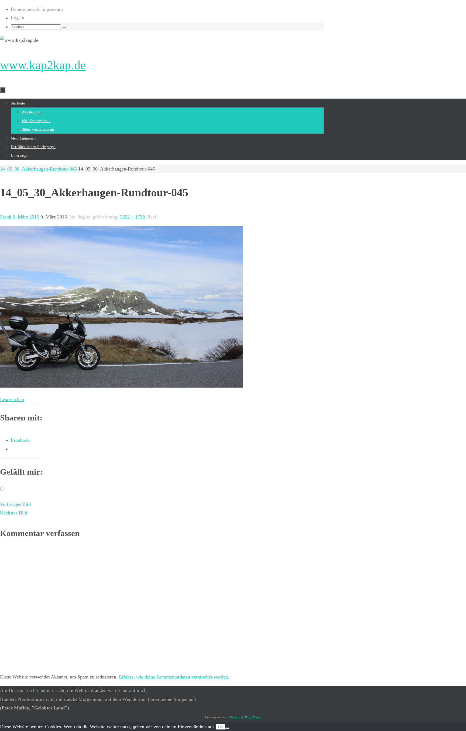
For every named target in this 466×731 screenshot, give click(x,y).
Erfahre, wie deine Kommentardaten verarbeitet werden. (174, 677)
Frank (5, 217)
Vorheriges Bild (15, 504)
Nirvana (234, 717)
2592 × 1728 (132, 217)
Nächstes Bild (13, 513)
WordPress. (253, 717)
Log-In (17, 17)
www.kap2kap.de (43, 65)
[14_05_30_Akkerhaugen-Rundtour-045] (121, 386)
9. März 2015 (26, 217)
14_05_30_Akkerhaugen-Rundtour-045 (38, 169)
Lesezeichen (12, 399)
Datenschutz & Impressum (37, 9)
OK (220, 727)
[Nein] (227, 728)
